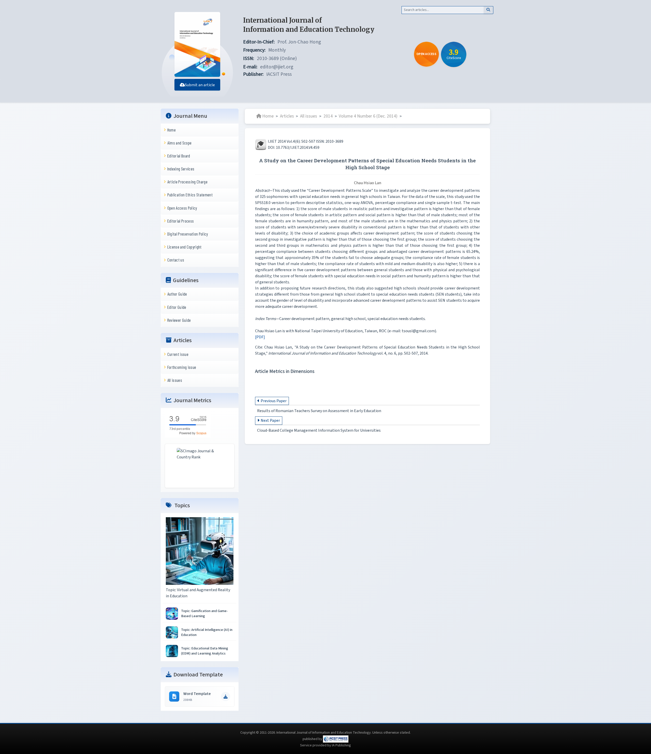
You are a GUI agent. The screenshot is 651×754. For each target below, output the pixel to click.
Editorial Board (178, 155)
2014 (328, 116)
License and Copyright (184, 246)
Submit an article (200, 85)
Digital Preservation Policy (187, 233)
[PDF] (260, 337)
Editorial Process (180, 220)
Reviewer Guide (179, 320)
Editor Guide (176, 307)
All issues (174, 380)
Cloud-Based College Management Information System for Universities (319, 430)
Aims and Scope (179, 142)
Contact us (175, 259)
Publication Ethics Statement (190, 194)
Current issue (177, 354)
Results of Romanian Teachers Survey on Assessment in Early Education (319, 411)
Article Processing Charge (187, 181)
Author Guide (177, 293)
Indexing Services (181, 168)
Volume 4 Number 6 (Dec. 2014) (368, 116)
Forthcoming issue (181, 367)
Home (171, 129)
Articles (287, 116)
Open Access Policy (182, 207)
